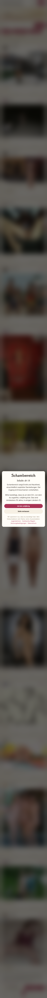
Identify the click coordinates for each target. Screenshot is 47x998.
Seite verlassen (23, 511)
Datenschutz (32, 523)
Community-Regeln (28, 521)
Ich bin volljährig (23, 506)
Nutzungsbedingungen (18, 523)
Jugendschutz (16, 521)
